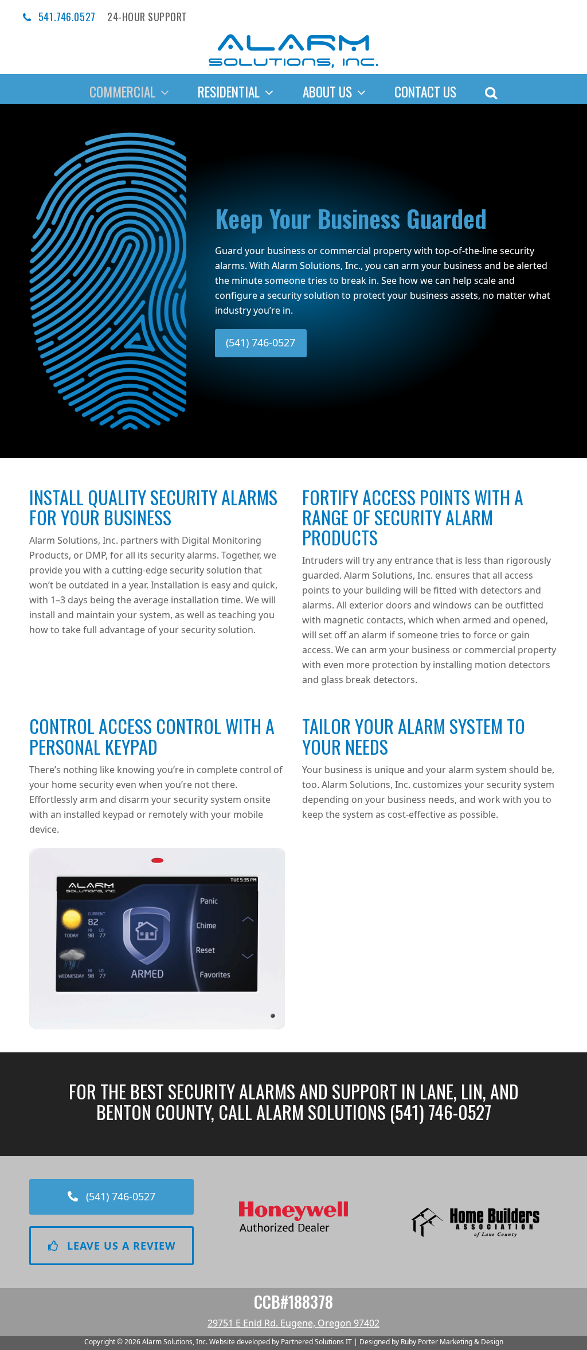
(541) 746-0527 (440, 1111)
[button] (491, 89)
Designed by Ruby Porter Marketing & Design (431, 1342)
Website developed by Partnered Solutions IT (280, 1342)
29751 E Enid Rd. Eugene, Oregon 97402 (293, 1323)
